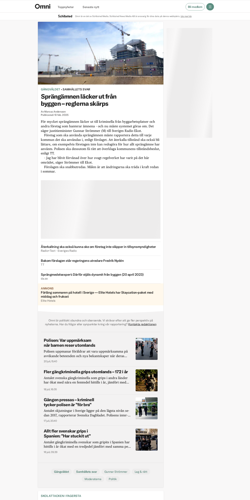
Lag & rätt (141, 471)
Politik (113, 479)
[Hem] (42, 6)
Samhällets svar (76, 89)
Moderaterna (93, 479)
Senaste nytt (91, 7)
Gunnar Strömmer (115, 471)
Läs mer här (186, 16)
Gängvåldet (50, 89)
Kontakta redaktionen (142, 324)
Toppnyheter (66, 7)
